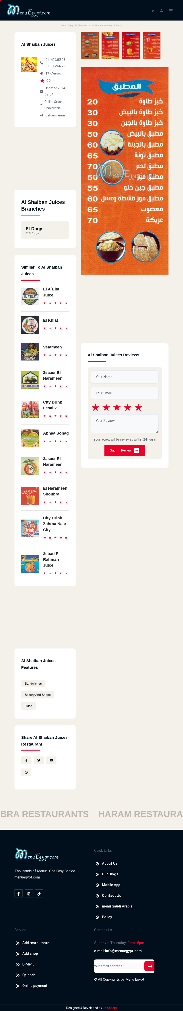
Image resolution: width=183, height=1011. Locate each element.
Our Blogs (110, 874)
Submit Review (121, 450)
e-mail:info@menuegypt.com (118, 951)
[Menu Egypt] (29, 10)
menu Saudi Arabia (117, 906)
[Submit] (150, 966)
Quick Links (103, 850)
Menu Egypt (134, 979)
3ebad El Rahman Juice (51, 559)
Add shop (30, 953)
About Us (110, 863)
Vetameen (52, 347)
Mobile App (111, 885)
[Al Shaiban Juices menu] (90, 45)
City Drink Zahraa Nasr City (54, 524)
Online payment (35, 986)
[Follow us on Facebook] (19, 893)
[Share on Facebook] (26, 760)
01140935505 (55, 60)
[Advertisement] (45, 162)
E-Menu (28, 964)
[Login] (162, 10)
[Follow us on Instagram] (29, 893)
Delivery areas (56, 115)
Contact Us (111, 895)
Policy (107, 917)
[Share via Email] (51, 760)
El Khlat (50, 320)
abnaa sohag (56, 433)
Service (20, 930)
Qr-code (28, 975)
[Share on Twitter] (39, 760)
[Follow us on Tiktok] (39, 893)
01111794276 (55, 66)
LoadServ (110, 1008)
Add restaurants (35, 943)
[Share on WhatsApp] (26, 772)
